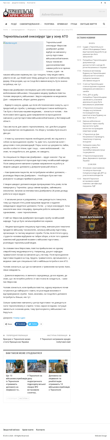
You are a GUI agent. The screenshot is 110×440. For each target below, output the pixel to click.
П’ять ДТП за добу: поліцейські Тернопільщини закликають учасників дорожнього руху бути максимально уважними (95, 99)
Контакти (31, 2)
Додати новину (18, 2)
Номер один (19, 317)
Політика (49, 24)
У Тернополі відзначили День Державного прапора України (94, 158)
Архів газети (27, 430)
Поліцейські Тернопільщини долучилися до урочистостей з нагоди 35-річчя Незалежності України (95, 64)
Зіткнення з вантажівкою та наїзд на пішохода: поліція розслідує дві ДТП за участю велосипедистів (94, 171)
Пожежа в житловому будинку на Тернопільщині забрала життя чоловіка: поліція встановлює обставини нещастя (94, 76)
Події (14, 24)
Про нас (6, 2)
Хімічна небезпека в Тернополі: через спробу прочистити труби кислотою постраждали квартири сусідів (93, 126)
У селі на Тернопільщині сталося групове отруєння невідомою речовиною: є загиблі (94, 88)
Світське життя (88, 24)
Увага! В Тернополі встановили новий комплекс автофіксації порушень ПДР (92, 182)
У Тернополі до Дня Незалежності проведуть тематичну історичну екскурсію (93, 138)
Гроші (74, 24)
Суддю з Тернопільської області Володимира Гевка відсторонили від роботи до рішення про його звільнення (95, 52)
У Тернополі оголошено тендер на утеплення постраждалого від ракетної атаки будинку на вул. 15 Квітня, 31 (94, 113)
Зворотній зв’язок (11, 430)
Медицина (11, 361)
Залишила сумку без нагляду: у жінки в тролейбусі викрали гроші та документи (94, 149)
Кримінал (62, 24)
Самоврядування (29, 24)
